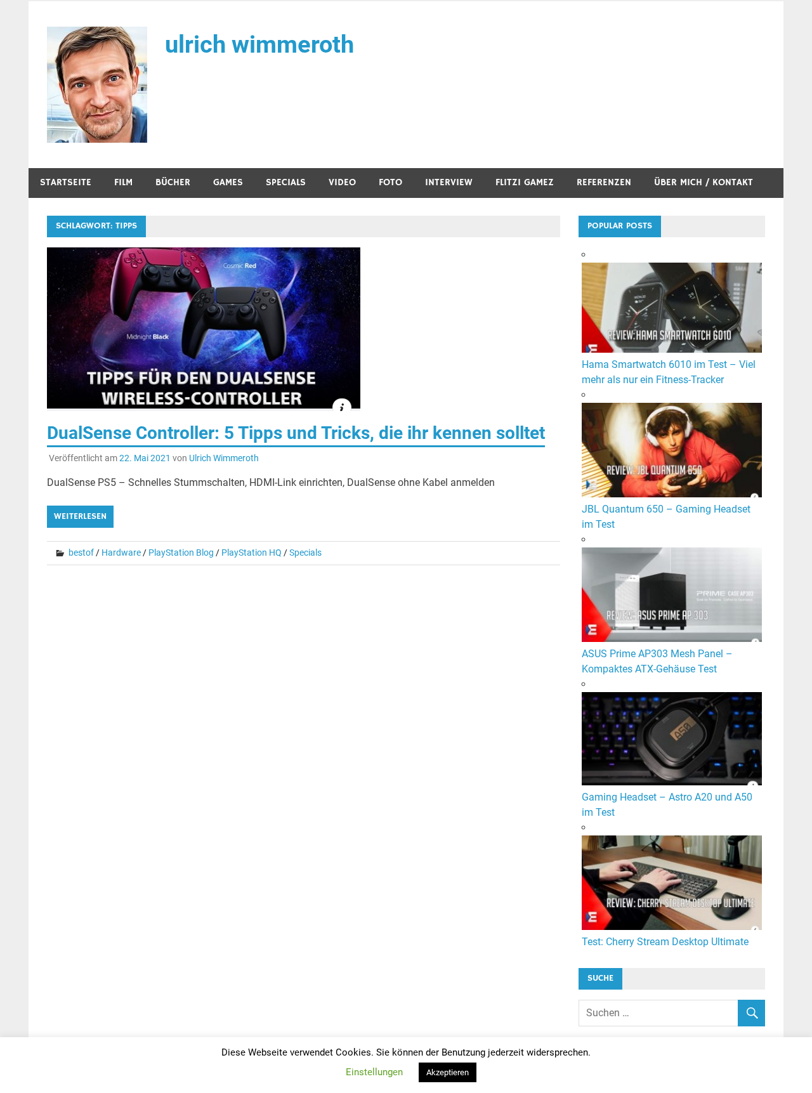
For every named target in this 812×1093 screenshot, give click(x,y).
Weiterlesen (80, 516)
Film (123, 182)
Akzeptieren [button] (447, 1072)
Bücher (172, 182)
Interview (449, 182)
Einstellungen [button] (374, 1072)
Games (228, 182)
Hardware (121, 552)
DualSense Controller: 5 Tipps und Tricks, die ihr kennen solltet (296, 432)
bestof (81, 552)
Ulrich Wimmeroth (224, 458)
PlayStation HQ (251, 552)
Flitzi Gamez (524, 182)
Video (342, 182)
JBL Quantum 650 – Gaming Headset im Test (666, 516)
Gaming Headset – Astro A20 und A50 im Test (667, 804)
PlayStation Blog (181, 552)
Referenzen (604, 182)
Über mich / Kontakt (703, 182)
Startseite (65, 182)
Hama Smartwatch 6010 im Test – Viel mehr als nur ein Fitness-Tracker (669, 372)
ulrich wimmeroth (259, 44)
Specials (286, 182)
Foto (390, 182)
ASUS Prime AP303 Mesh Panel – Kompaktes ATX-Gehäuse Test (657, 661)
